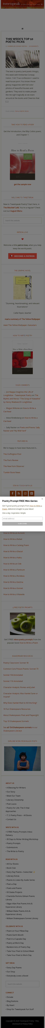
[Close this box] (42, 499)
